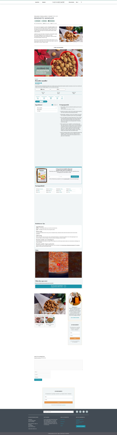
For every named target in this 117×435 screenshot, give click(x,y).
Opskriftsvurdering (37, 358)
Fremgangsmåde (44, 96)
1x (52, 104)
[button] (81, 2)
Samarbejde (78, 420)
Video (62, 96)
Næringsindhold (51, 96)
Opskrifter (37, 2)
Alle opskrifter (63, 419)
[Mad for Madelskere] (59, 2)
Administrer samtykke (80, 426)
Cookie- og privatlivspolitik (80, 421)
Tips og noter (57, 96)
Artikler (62, 425)
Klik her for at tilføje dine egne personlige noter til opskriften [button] (44, 283)
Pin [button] (58, 89)
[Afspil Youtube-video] (58, 265)
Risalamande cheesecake (71, 245)
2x (53, 104)
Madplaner (62, 423)
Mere (77, 2)
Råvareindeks (71, 2)
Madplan (44, 2)
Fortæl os (52, 286)
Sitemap (77, 423)
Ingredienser (38, 96)
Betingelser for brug (79, 422)
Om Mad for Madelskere (79, 419)
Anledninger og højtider (43, 16)
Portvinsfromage (63, 245)
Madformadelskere (37, 16)
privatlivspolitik (66, 178)
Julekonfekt (50, 16)
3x (55, 104)
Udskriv (43, 89)
